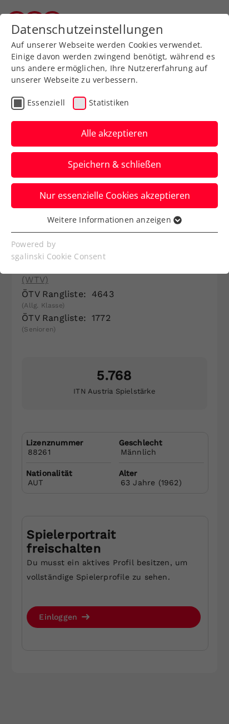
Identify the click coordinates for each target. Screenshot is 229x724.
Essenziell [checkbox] (46, 102)
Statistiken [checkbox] (109, 102)
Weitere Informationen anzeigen (110, 219)
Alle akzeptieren (114, 133)
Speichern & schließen (114, 164)
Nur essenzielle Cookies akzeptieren (114, 195)
